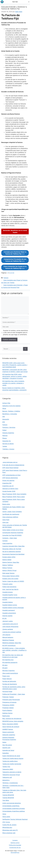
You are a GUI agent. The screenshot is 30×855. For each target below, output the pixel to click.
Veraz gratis (6, 816)
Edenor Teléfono (7, 565)
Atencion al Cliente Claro (10, 488)
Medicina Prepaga (8, 640)
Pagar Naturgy (7, 678)
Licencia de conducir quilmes (11, 632)
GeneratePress (15, 852)
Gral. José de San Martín (10, 589)
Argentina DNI (6, 483)
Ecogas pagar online (8, 557)
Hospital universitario (9, 613)
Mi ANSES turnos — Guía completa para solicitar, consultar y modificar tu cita (14, 650)
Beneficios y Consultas (9, 414)
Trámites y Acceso (8, 449)
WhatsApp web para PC (10, 830)
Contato (5, 541)
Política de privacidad (15, 845)
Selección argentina (8, 735)
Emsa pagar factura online (10, 576)
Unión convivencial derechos (11, 803)
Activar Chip (6, 403)
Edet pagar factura (8, 573)
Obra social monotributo (10, 673)
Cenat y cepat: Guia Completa (12, 511)
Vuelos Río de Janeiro (9, 825)
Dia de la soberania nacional (11, 551)
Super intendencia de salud (11, 756)
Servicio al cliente (8, 443)
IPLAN (4, 618)
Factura (5, 278)
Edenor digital (6, 559)
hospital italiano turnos (9, 605)
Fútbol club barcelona (9, 587)
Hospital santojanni (8, 610)
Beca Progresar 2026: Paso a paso (13, 497)
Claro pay (5, 522)
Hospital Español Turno (9, 595)
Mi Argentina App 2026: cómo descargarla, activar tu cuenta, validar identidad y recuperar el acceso (14, 376)
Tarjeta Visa (6, 766)
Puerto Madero (7, 710)
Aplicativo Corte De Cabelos (11, 406)
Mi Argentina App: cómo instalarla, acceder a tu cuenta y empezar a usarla (13, 383)
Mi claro (4, 665)
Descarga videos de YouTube (11, 549)
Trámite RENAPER (8, 795)
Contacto (15, 840)
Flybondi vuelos (7, 584)
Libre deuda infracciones (10, 626)
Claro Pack (5, 520)
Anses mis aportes (8, 480)
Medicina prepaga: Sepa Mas (11, 643)
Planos (4, 438)
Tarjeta (4, 446)
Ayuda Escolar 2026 (8, 491)
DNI (3, 416)
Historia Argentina (8, 433)
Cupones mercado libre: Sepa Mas (13, 546)
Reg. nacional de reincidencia (11, 718)
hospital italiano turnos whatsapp (13, 607)
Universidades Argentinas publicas (13, 811)
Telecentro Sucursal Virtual (11, 775)
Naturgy (5, 435)
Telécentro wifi (7, 777)
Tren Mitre (5, 800)
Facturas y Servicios (8, 427)
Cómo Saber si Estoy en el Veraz (12, 530)
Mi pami (4, 668)
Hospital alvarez (7, 592)
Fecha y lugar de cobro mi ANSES (13, 581)
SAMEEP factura (7, 729)
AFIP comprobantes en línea (11, 475)
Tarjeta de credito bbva (10, 761)
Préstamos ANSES (8, 705)
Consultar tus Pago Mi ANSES (12, 535)
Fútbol (4, 430)
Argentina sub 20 (8, 486)
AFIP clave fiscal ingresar (10, 467)
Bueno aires (6, 504)
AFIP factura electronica (10, 478)
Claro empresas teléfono (10, 517)
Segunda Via (6, 441)
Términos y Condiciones (10, 783)
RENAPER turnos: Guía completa (12, 721)
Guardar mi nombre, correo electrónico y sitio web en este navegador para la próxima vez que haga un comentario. (15, 332)
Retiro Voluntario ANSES (10, 724)
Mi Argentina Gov (8, 660)
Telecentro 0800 (7, 769)
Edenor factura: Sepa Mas (10, 562)
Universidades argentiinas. (11, 806)
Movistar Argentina (8, 670)
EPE (3, 422)
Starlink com (6, 747)
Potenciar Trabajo (8, 697)
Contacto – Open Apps (9, 538)
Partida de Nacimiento (9, 684)
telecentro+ (6, 780)
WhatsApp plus (7, 827)
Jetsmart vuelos (7, 621)
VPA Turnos (6, 822)
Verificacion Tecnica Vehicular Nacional (15, 819)
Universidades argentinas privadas (13, 808)
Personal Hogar (7, 691)
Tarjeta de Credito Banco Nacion (12, 758)
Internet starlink (7, 616)
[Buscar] (25, 349)
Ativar (4, 408)
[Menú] (29, 1)
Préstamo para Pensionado (11, 699)
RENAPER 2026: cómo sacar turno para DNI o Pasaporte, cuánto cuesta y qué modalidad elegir (14, 365)
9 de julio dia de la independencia (13, 465)
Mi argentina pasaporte (9, 662)
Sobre (4, 742)
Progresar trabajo (8, 708)
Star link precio (7, 745)
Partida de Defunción (9, 681)
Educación (5, 419)
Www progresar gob (8, 833)
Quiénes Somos (7, 713)
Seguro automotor (8, 732)
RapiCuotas (6, 716)
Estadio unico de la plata (10, 578)
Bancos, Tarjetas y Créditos (11, 411)
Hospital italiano (7, 602)
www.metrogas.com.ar (10, 462)
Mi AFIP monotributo (9, 645)
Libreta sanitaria (7, 629)
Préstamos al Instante (9, 702)
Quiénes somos (15, 842)
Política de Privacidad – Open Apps (13, 694)
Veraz (4, 814)
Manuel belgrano (7, 637)
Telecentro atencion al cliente (11, 772)
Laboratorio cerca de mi (10, 624)
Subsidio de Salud (8, 750)
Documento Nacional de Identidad (13, 554)
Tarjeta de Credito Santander (11, 764)
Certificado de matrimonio (10, 514)
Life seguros (6, 634)
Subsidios (5, 753)
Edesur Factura (7, 568)
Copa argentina (7, 543)
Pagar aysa (6, 676)
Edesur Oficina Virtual (9, 570)
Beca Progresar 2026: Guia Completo (14, 494)
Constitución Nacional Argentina (12, 532)
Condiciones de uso (15, 847)
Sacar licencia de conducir (10, 726)
